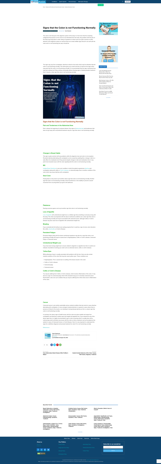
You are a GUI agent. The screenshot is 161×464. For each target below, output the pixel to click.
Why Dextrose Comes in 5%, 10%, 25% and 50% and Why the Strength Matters (106, 82)
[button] (122, 1)
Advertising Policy (87, 444)
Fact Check (100, 4)
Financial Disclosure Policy (89, 447)
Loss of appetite (47, 214)
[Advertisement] (69, 17)
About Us (39, 444)
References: (46, 327)
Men (105, 60)
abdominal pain (80, 128)
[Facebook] (51, 345)
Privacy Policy (61, 444)
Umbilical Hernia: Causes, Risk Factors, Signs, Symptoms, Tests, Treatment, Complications (77, 410)
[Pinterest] (57, 345)
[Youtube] (48, 449)
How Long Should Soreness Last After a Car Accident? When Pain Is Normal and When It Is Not (106, 87)
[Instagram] (41, 449)
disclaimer (55, 336)
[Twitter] (54, 345)
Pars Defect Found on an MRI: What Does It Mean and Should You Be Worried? (106, 93)
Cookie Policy (86, 450)
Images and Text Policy (63, 447)
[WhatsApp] (60, 345)
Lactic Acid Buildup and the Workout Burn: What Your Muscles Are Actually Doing (105, 72)
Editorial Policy (61, 450)
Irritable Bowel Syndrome (49, 168)
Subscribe (113, 450)
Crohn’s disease (64, 170)
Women (111, 60)
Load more (108, 97)
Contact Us (39, 445)
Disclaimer (93, 459)
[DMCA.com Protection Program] (41, 454)
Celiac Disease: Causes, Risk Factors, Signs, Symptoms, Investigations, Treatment (77, 425)
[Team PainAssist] (48, 336)
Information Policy (62, 454)
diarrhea (87, 168)
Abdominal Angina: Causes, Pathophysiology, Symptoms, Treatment (50, 417)
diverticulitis (52, 229)
